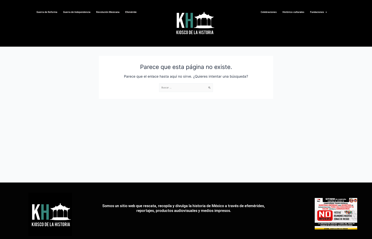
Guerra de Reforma (46, 12)
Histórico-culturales (293, 12)
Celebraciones (269, 12)
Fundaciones (317, 12)
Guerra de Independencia (76, 12)
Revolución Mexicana (107, 12)
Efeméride (131, 12)
